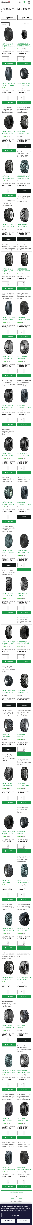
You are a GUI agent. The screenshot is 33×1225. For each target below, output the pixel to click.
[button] (8, 58)
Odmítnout (8, 1221)
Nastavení (15, 1215)
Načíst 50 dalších (16, 1192)
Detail (24, 146)
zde (25, 1210)
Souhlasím (23, 1221)
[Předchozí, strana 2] (12, 1197)
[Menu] (29, 2)
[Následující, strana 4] (20, 1197)
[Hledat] (20, 2)
